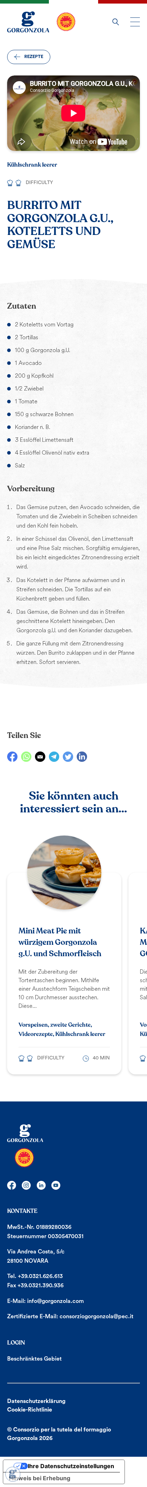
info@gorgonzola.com (55, 1301)
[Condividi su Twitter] (68, 757)
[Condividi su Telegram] (54, 757)
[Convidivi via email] (40, 757)
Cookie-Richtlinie (29, 1410)
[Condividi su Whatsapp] (26, 757)
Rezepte (33, 56)
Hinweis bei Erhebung (39, 1478)
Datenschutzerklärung (36, 1401)
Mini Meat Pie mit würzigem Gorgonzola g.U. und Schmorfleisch (60, 942)
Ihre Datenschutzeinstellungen (71, 1466)
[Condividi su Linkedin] (82, 757)
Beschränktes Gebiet (34, 1359)
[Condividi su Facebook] (12, 757)
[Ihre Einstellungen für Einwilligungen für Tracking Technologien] (13, 1474)
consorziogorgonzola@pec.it (96, 1316)
